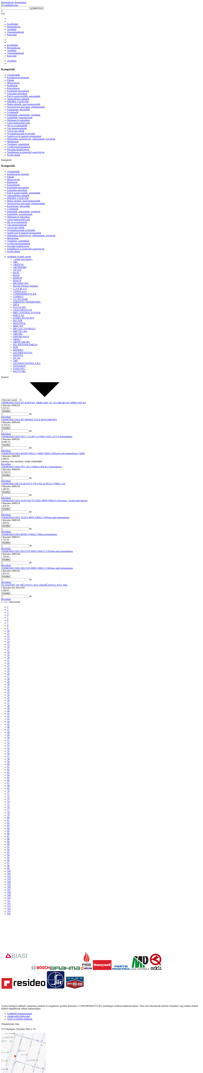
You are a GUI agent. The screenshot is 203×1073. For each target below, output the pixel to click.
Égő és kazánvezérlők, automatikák (23, 96)
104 (9, 881)
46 (8, 727)
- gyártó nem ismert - (23, 259)
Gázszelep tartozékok (17, 93)
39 (8, 708)
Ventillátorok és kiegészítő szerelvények (25, 152)
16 (8, 647)
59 (8, 761)
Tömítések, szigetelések (18, 144)
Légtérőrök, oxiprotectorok (19, 117)
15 (8, 644)
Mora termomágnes (48, 534)
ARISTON (18, 264)
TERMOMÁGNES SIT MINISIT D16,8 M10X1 (24, 419)
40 (8, 711)
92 (8, 849)
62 (8, 769)
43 (8, 719)
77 (8, 809)
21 (8, 660)
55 (8, 751)
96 (8, 860)
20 (8, 657)
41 (8, 713)
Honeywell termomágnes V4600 (69, 453)
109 (9, 895)
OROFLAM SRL (21, 342)
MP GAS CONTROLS (24, 328)
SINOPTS (18, 355)
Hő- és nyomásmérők (17, 125)
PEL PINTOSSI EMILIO (25, 344)
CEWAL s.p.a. (20, 291)
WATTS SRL (19, 371)
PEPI (15, 347)
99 (8, 868)
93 (8, 852)
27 (8, 676)
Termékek (11, 29)
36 (8, 700)
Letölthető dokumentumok (19, 1013)
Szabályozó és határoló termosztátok (24, 136)
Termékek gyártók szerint (19, 256)
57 (8, 756)
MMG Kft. (18, 326)
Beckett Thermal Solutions (25, 286)
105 (9, 884)
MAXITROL (19, 323)
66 (8, 780)
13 (8, 639)
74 (8, 801)
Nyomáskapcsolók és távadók (21, 133)
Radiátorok (12, 85)
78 (8, 812)
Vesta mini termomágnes (58, 517)
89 (8, 841)
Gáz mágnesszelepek (17, 128)
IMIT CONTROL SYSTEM (26, 312)
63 (8, 772)
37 (8, 703)
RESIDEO (18, 350)
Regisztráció (20, 2)
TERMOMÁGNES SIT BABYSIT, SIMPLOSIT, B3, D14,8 (30, 402)
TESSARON (19, 366)
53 (8, 745)
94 (8, 855)
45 (8, 724)
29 (8, 681)
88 (8, 839)
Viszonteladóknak (15, 32)
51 (8, 740)
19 (8, 655)
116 (9, 913)
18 (8, 652)
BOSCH (17, 280)
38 (8, 705)
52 (8, 743)
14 (8, 641)
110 (9, 897)
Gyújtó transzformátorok (18, 147)
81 (8, 820)
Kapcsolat (11, 34)
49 (8, 735)
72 (8, 796)
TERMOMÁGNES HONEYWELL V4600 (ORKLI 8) (27, 453)
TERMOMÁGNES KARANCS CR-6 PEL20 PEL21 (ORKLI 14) (33, 483)
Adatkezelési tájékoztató (18, 1016)
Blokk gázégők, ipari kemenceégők (23, 104)
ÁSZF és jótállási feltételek (19, 1019)
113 (9, 905)
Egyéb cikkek (13, 155)
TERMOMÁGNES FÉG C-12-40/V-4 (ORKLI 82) (25, 436)
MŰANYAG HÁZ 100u (55, 585)
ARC (15, 262)
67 (8, 783)
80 (8, 817)
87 (8, 836)
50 (8, 737)
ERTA (16, 304)
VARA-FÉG (19, 368)
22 (8, 663)
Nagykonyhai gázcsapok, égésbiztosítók (26, 107)
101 (9, 873)
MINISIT (52, 419)
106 (9, 887)
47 (8, 729)
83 (8, 825)
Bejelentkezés (7, 2)
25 (8, 671)
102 (9, 876)
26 (8, 673)
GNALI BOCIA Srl (22, 310)
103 (9, 879)
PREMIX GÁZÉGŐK (18, 101)
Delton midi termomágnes (61, 568)
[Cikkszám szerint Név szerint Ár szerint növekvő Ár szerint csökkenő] (34, 400)
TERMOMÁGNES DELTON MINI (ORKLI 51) (25, 551)
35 (8, 697)
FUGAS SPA (19, 307)
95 (8, 857)
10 (8, 631)
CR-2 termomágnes (52, 467)
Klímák (10, 80)
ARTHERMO (20, 267)
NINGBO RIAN (21, 336)
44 (8, 721)
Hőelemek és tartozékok (18, 120)
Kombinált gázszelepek (18, 91)
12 (8, 636)
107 (9, 889)
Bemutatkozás (13, 26)
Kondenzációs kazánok (18, 77)
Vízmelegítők (13, 75)
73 (8, 799)
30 (8, 684)
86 (8, 833)
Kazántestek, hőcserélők (18, 109)
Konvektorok (13, 88)
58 (8, 759)
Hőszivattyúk (13, 83)
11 (8, 633)
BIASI (16, 275)
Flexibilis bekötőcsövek (18, 149)
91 (8, 847)
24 (8, 668)
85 (8, 831)
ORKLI (17, 339)
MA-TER (17, 320)
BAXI (16, 272)
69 (8, 788)
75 (8, 804)
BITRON (17, 278)
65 (8, 777)
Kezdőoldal (12, 24)
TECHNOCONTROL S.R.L (27, 363)
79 (8, 815)
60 (8, 764)
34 (8, 695)
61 (8, 767)
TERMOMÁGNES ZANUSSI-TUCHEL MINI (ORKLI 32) (30, 500)
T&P (15, 360)
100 (9, 871)
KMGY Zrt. (18, 315)
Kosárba (6, 411)
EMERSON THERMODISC (27, 302)
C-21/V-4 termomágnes (61, 436)
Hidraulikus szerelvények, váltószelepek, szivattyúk (31, 139)
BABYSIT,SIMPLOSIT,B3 (72, 402)
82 (8, 823)
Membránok (13, 141)
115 (9, 911)
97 (8, 863)
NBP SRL (18, 334)
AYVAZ (17, 270)
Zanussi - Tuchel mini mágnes (73, 500)
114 (9, 908)
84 (8, 828)
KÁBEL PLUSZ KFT (23, 318)
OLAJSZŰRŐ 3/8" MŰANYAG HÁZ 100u (22, 585)
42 (8, 716)
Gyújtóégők (12, 112)
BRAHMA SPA (21, 283)
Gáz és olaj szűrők (15, 131)
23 (8, 665)
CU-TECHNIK (20, 299)
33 (8, 692)
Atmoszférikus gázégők (18, 99)
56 (8, 753)
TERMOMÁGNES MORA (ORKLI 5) (20, 534)
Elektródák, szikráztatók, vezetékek (23, 115)
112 (9, 903)
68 (8, 785)
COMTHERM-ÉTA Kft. (25, 294)
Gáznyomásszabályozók (18, 123)
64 (8, 775)
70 (8, 791)
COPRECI (18, 296)
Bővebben (6, 417)
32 (8, 689)
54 (8, 748)
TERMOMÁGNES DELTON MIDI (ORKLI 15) (25, 568)
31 (8, 687)
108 (9, 892)
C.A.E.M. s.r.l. (20, 288)
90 (8, 844)
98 (8, 865)
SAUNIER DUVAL (23, 352)
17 (8, 649)
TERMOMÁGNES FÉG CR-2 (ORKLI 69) (22, 467)
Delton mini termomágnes (61, 551)
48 (8, 732)
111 (8, 900)
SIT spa (16, 358)
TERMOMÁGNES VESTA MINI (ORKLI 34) (24, 517)
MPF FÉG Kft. (20, 331)
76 (8, 807)
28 (8, 679)
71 (8, 793)
